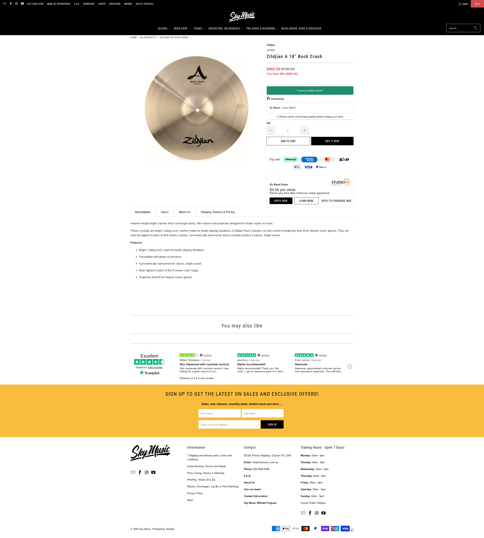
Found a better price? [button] (310, 90)
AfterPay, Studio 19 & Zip (201, 479)
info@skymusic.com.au (265, 462)
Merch (102, 3)
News (190, 500)
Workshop (89, 3)
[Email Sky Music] (4, 3)
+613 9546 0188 (35, 3)
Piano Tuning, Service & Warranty (205, 473)
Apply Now (281, 201)
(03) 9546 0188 (261, 469)
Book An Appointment (59, 3)
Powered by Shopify (163, 529)
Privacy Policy (195, 493)
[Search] (475, 28)
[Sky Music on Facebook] (10, 3)
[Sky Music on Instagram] (16, 3)
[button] (164, 28)
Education (114, 3)
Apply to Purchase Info (336, 201)
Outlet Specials (145, 3)
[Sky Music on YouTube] (22, 3)
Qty (269, 123)
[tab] (142, 212)
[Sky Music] (242, 16)
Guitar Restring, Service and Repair (206, 466)
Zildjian (271, 44)
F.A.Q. (77, 3)
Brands (128, 3)
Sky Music (145, 529)
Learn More (306, 201)
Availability (277, 99)
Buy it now (332, 141)
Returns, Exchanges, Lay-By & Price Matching (212, 486)
